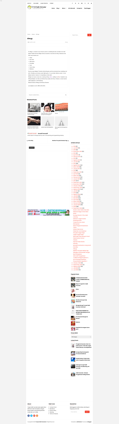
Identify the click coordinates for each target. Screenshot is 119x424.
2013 (74, 158)
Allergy (75, 249)
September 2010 (77, 187)
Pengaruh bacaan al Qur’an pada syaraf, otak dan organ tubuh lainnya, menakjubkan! (84, 345)
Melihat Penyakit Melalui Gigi (59, 140)
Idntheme (79, 421)
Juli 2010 (75, 191)
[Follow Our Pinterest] (88, 3)
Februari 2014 (77, 156)
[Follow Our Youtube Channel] (81, 3)
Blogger (90, 421)
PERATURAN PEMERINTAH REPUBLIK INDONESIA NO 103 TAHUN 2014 (83, 312)
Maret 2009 (76, 201)
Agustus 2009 (77, 194)
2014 (74, 153)
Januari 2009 (76, 205)
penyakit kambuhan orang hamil (82, 245)
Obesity (75, 240)
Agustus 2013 (76, 160)
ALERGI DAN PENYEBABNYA (47, 127)
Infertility (30, 140)
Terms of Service (54, 413)
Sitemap (52, 412)
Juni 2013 (75, 162)
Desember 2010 (77, 182)
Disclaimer (52, 408)
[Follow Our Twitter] (75, 3)
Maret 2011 (76, 175)
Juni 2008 (76, 270)
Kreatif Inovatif (43, 133)
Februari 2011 (76, 177)
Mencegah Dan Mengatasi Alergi (61, 128)
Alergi (33, 34)
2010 (74, 181)
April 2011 (75, 174)
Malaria (78, 322)
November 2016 (77, 151)
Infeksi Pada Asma (78, 229)
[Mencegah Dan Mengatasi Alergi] (61, 121)
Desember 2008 (77, 208)
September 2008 (78, 264)
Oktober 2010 (77, 186)
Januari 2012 (76, 168)
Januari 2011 (76, 179)
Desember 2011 (77, 172)
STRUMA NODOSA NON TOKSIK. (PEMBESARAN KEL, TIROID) (83, 279)
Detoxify (75, 243)
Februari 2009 (77, 203)
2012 (74, 163)
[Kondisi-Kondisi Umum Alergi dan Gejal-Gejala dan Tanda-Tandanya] (33, 120)
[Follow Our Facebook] (72, 3)
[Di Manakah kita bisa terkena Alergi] (33, 107)
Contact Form (53, 407)
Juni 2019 (75, 148)
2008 (74, 206)
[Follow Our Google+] (78, 3)
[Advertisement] (59, 22)
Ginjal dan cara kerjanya (79, 231)
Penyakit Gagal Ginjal (79, 233)
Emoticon (32, 147)
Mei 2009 (75, 198)
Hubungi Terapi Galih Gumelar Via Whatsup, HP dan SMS (82, 366)
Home (28, 34)
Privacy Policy (53, 410)
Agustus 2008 (77, 266)
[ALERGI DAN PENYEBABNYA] (47, 121)
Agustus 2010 (76, 189)
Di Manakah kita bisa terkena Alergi (32, 114)
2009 (74, 193)
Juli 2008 (75, 268)
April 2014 (76, 155)
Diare (77, 289)
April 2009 (76, 199)
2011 (74, 170)
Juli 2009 (75, 196)
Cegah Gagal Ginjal (78, 234)
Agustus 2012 (76, 165)
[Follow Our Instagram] (85, 3)
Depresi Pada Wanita (78, 241)
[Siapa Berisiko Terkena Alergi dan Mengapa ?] (47, 107)
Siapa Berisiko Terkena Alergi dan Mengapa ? (46, 114)
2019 (74, 146)
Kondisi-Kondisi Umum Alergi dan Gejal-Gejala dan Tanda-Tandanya (32, 128)
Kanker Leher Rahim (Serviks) (81, 210)
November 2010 (77, 184)
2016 (74, 150)
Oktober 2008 (77, 263)
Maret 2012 (76, 167)
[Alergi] (61, 107)
